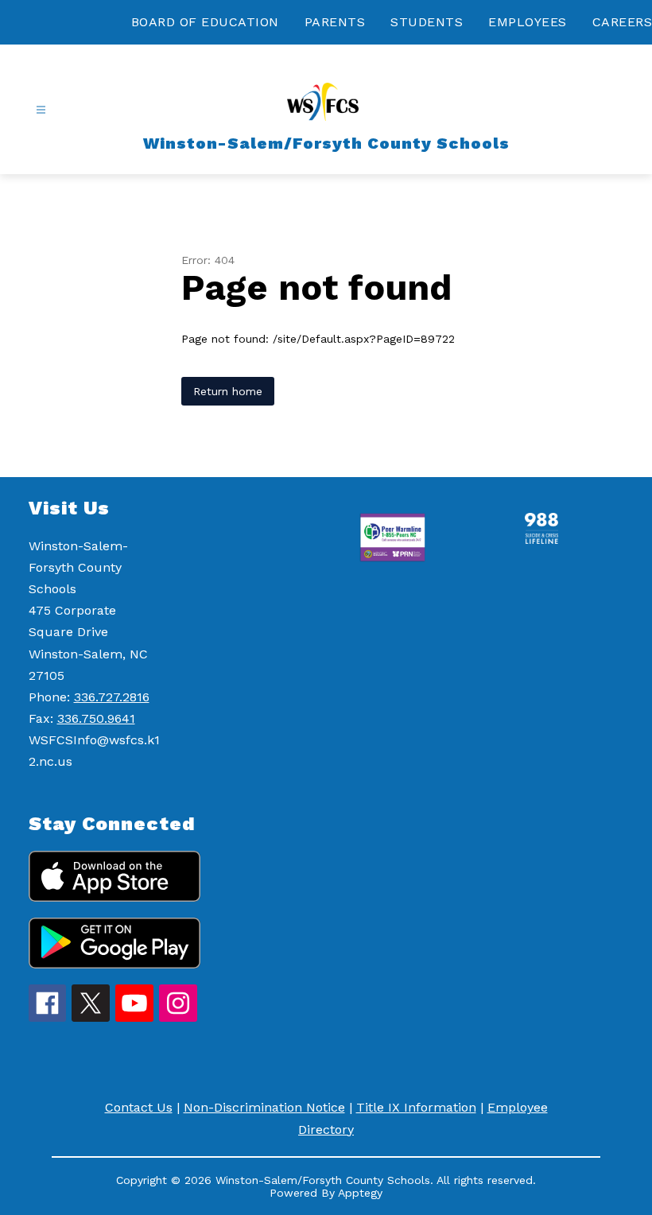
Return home (227, 391)
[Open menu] (41, 110)
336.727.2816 (111, 697)
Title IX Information (416, 1107)
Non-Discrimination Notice (264, 1107)
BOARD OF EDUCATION (205, 21)
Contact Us (139, 1107)
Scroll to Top (580, 436)
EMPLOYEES (527, 21)
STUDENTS (426, 21)
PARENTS (335, 21)
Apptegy (360, 1192)
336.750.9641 (96, 718)
